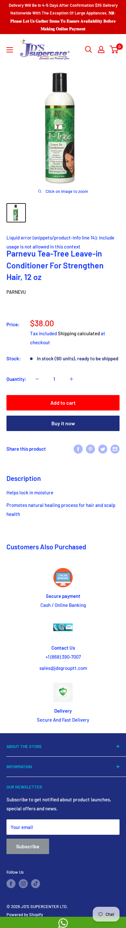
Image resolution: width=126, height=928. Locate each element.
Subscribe (27, 846)
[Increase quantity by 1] (71, 379)
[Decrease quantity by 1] (37, 379)
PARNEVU (16, 292)
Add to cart (63, 403)
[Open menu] (9, 49)
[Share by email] (115, 449)
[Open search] (88, 49)
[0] (114, 49)
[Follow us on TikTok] (35, 883)
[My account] (101, 49)
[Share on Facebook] (78, 449)
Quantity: (16, 379)
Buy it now (63, 423)
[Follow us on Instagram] (23, 883)
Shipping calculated (79, 333)
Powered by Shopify (24, 914)
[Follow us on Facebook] (11, 883)
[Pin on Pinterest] (90, 449)
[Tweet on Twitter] (102, 449)
